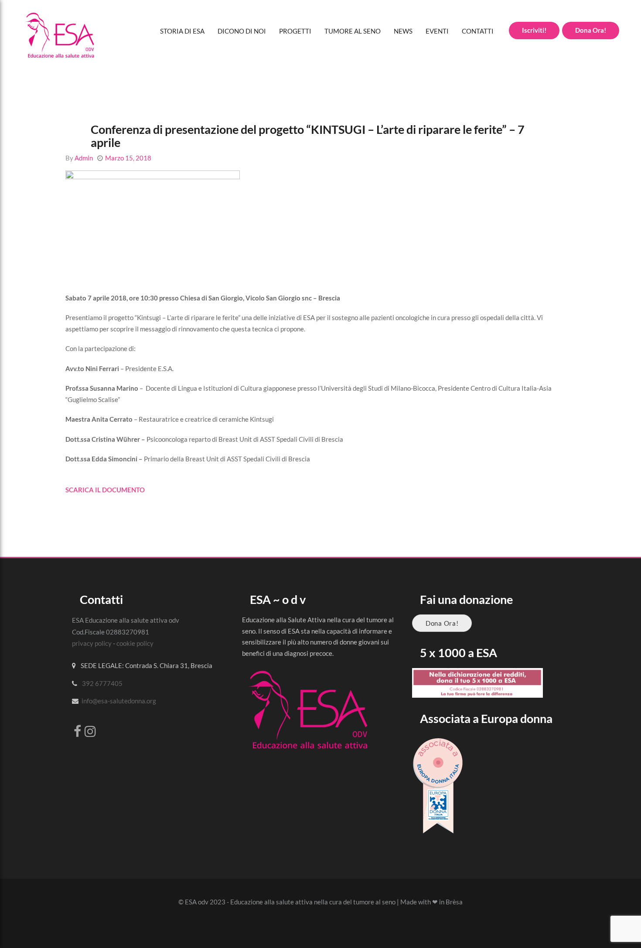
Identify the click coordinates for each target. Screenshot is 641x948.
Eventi (437, 31)
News (403, 31)
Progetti (295, 31)
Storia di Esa (182, 31)
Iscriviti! (534, 30)
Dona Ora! (442, 623)
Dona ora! (590, 30)
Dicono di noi (242, 31)
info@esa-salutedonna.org (119, 701)
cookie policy (134, 643)
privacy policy (92, 643)
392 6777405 (102, 683)
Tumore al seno (352, 31)
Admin (84, 158)
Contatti (478, 31)
